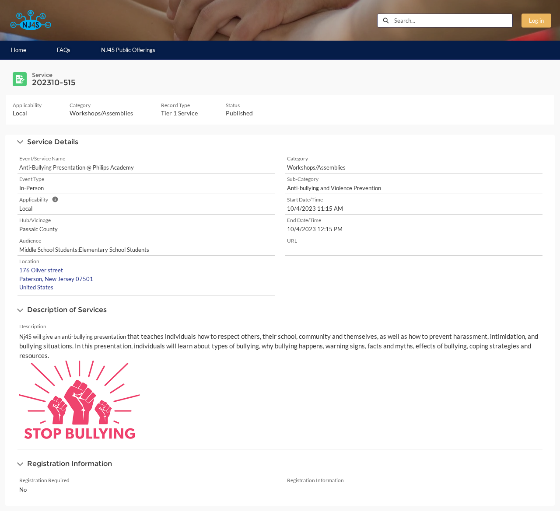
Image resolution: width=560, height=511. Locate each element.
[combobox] (453, 20)
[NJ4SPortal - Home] (30, 20)
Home (18, 49)
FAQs (63, 49)
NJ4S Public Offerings (128, 49)
